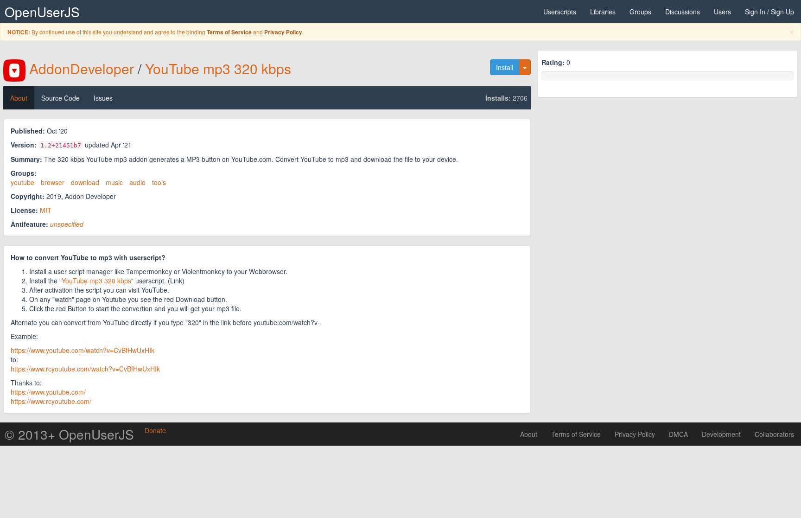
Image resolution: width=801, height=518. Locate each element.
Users (722, 11)
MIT (45, 210)
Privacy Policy (283, 32)
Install (504, 67)
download (85, 182)
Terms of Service (229, 32)
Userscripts (559, 11)
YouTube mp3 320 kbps (218, 68)
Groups (640, 11)
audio (137, 182)
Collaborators (774, 434)
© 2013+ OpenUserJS (69, 434)
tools (159, 182)
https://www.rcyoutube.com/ (51, 401)
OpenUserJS (42, 11)
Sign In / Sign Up (769, 11)
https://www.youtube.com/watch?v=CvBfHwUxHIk (82, 350)
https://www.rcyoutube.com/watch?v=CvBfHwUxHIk (85, 368)
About (18, 97)
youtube (22, 182)
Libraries (603, 11)
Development (721, 434)
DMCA (678, 434)
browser (52, 182)
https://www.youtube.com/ (48, 391)
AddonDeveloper (81, 68)
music (114, 182)
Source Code (60, 97)
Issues (103, 97)
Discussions (682, 11)
